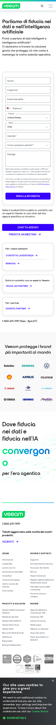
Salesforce (7, 637)
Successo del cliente (39, 567)
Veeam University (38, 576)
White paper (35, 625)
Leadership (7, 563)
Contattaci (7, 576)
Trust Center (7, 590)
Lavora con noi (8, 567)
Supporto (34, 559)
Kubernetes (7, 641)
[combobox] (28, 117)
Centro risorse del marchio (10, 585)
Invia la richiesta (28, 196)
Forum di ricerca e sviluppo (38, 595)
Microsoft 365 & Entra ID (13, 633)
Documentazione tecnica (41, 563)
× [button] (53, 681)
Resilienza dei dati (10, 617)
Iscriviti (8, 542)
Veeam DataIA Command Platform (13, 611)
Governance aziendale (12, 571)
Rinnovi (33, 571)
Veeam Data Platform (11, 621)
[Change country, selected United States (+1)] (9, 108)
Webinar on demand (39, 629)
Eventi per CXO (37, 617)
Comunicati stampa (11, 580)
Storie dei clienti (37, 633)
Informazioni (7, 559)
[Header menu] (51, 6)
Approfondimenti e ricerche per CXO (38, 611)
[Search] (42, 6)
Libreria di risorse (38, 621)
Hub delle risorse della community (40, 588)
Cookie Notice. (40, 711)
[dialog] (28, 701)
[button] (28, 718)
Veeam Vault (7, 629)
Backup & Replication (11, 645)
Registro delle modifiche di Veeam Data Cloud (42, 581)
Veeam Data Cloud (10, 625)
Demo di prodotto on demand (39, 638)
